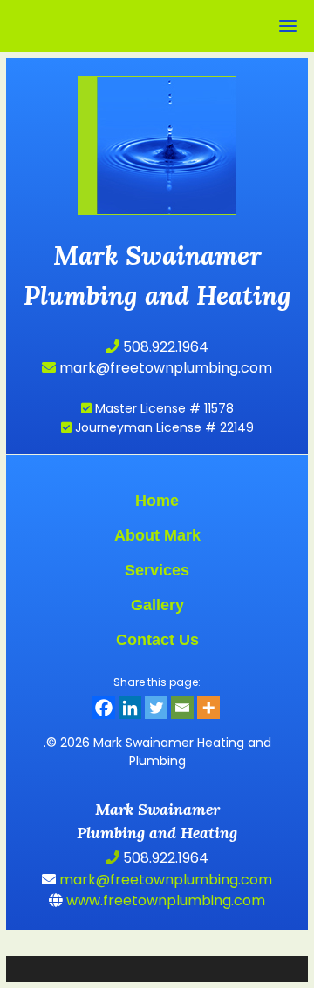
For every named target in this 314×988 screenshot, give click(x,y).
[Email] (182, 707)
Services (157, 570)
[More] (208, 707)
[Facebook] (103, 707)
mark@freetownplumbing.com (164, 368)
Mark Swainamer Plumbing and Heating (157, 115)
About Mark (157, 535)
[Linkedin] (130, 707)
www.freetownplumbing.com (164, 901)
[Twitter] (156, 707)
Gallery (157, 605)
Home (157, 500)
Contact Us (157, 640)
